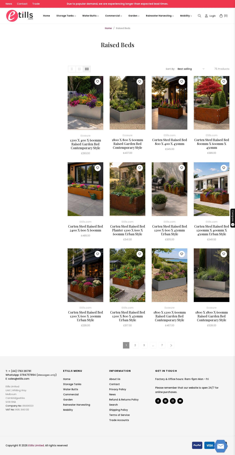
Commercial (71, 394)
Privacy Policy (117, 389)
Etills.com (170, 135)
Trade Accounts (119, 420)
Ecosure (85, 135)
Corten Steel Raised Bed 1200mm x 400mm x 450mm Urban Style (211, 230)
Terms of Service (119, 415)
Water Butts (70, 389)
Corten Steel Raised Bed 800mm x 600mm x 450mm (211, 143)
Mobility (68, 410)
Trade (36, 3)
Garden (68, 399)
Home (108, 28)
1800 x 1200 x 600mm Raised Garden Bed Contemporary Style (169, 316)
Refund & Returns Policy (124, 399)
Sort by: (170, 69)
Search (113, 404)
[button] (199, 16)
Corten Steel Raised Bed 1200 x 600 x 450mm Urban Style (169, 230)
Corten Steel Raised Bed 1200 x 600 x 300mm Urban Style (85, 316)
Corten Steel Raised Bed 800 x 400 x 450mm (169, 142)
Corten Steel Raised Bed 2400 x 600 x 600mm (85, 228)
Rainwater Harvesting (76, 404)
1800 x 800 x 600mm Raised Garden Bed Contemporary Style (127, 143)
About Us (114, 379)
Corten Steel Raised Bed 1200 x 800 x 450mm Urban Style (127, 316)
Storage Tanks (72, 384)
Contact (22, 3)
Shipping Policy (118, 410)
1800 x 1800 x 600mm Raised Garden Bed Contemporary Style (211, 316)
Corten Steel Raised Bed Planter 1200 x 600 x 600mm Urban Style (127, 230)
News (9, 3)
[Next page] (171, 345)
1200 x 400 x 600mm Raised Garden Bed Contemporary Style (85, 144)
